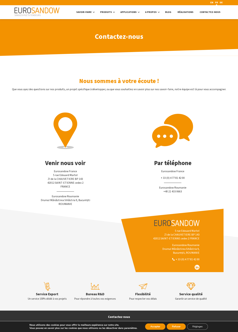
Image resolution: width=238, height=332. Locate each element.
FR (216, 2)
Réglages (197, 326)
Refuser (176, 326)
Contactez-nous (119, 317)
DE (221, 2)
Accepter (155, 326)
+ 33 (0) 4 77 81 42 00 (187, 259)
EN (211, 2)
